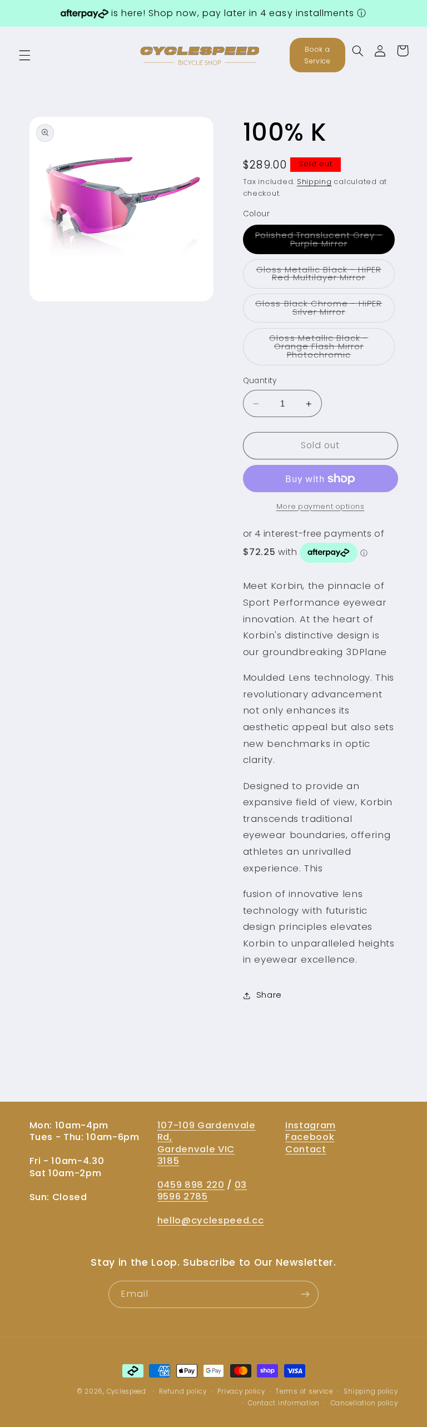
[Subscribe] (305, 1294)
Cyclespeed (126, 1391)
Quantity (260, 380)
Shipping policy (371, 1391)
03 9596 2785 (202, 1190)
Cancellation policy (364, 1403)
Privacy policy (241, 1391)
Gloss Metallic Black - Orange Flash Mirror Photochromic (332, 349)
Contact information (284, 1403)
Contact (305, 1149)
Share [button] (269, 994)
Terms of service (304, 1391)
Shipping (314, 181)
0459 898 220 (191, 1184)
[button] (24, 55)
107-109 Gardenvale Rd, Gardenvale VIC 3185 (206, 1143)
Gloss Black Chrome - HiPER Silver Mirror (325, 310)
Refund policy (183, 1391)
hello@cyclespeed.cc (210, 1220)
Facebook (309, 1137)
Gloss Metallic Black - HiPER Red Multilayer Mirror (325, 276)
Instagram (310, 1125)
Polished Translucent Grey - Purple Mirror (325, 242)
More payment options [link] (320, 506)
